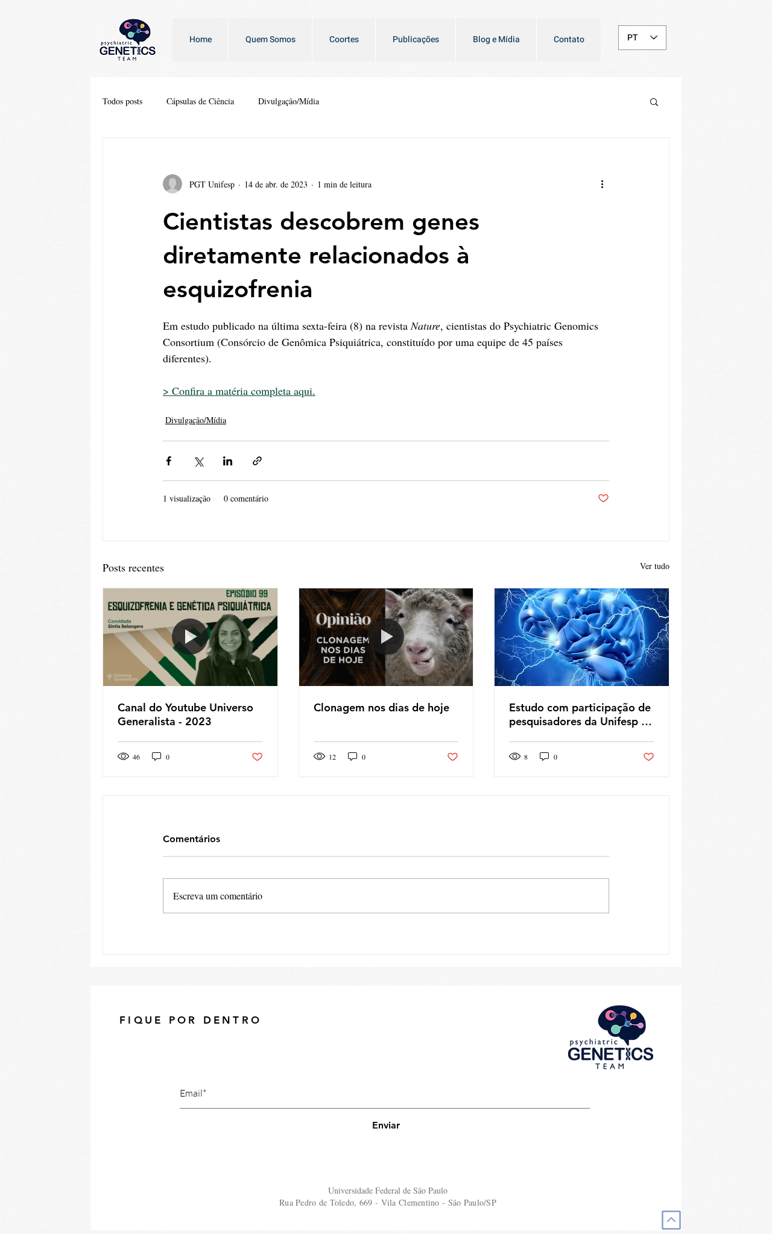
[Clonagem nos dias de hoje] (386, 637)
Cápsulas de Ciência (200, 101)
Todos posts (122, 101)
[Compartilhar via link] (257, 461)
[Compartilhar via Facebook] (168, 461)
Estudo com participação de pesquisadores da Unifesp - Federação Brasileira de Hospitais (580, 714)
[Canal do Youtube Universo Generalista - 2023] (190, 637)
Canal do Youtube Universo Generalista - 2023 (185, 714)
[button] (654, 101)
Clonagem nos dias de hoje (381, 707)
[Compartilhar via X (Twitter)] (198, 461)
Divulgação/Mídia (288, 101)
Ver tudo (654, 565)
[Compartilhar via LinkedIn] (227, 461)
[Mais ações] (602, 184)
